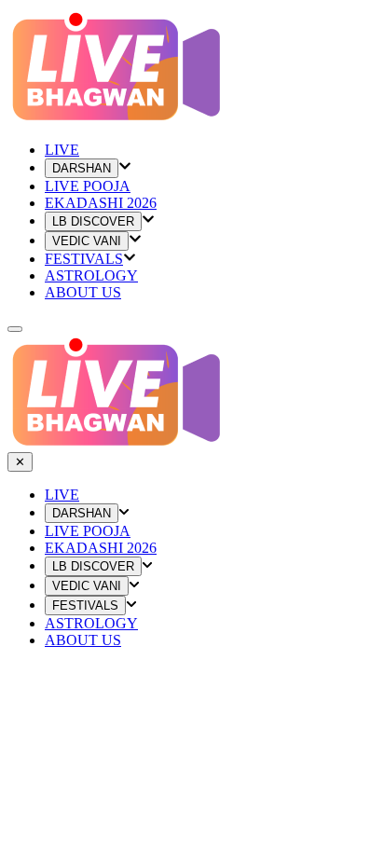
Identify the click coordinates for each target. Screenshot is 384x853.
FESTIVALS (84, 259)
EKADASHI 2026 (101, 203)
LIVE (62, 494)
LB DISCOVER (93, 221)
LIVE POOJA (87, 186)
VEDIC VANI (86, 241)
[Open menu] (14, 329)
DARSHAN (81, 168)
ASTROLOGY (91, 275)
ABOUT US (83, 292)
